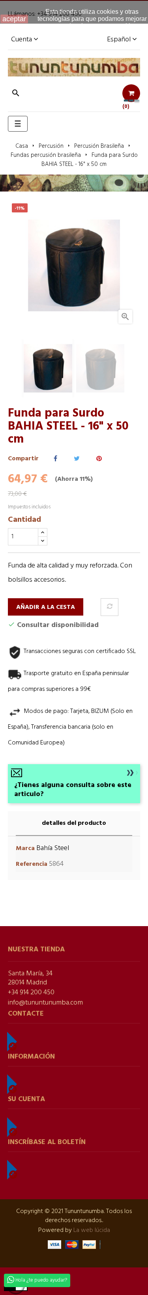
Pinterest (99, 459)
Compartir (55, 459)
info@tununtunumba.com (45, 1002)
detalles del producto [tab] (74, 823)
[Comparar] (109, 607)
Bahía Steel (52, 848)
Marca (25, 848)
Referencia (31, 864)
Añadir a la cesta (45, 607)
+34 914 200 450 (31, 992)
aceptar (14, 19)
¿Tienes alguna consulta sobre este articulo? (72, 790)
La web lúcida (91, 1230)
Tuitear (77, 459)
